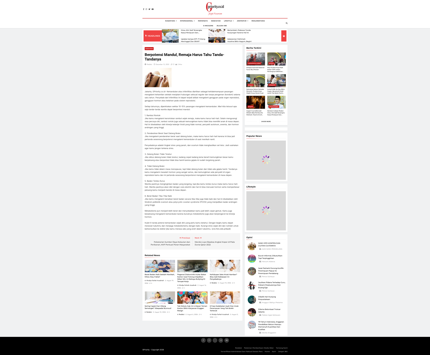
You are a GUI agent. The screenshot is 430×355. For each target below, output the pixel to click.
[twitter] (149, 9)
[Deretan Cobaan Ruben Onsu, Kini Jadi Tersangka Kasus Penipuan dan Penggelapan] (170, 30)
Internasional (186, 21)
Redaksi (238, 348)
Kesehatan (216, 21)
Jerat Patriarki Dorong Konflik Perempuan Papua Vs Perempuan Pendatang (271, 270)
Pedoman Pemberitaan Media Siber (259, 348)
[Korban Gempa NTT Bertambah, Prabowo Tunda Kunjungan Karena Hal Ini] (216, 30)
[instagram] (146, 9)
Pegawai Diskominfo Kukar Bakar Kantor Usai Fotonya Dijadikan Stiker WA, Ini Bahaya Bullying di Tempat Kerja (191, 277)
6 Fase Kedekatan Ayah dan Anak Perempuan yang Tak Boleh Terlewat (224, 308)
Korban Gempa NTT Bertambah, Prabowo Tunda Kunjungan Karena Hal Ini (239, 30)
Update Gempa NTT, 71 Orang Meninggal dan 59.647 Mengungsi (193, 41)
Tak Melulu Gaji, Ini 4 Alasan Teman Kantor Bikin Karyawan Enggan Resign (192, 308)
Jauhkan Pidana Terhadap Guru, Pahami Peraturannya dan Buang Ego (271, 285)
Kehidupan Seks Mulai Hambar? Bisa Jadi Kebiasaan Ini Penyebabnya (223, 276)
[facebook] (143, 9)
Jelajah (271, 63)
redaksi (149, 64)
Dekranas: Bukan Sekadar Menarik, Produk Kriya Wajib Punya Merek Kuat (255, 91)
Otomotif (272, 85)
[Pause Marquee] (283, 36)
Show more (266, 121)
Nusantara (170, 21)
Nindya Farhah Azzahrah (155, 280)
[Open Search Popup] (287, 23)
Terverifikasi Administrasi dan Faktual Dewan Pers (241, 352)
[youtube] (152, 9)
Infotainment (273, 107)
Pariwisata (203, 21)
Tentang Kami (282, 348)
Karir (274, 352)
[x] (215, 340)
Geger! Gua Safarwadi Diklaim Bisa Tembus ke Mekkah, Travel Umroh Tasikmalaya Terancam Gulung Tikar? (254, 114)
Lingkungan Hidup (254, 63)
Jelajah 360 (222, 26)
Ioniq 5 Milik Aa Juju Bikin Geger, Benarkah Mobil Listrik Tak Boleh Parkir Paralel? (276, 92)
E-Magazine (208, 26)
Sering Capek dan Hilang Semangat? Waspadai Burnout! (158, 307)
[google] (220, 340)
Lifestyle (228, 21)
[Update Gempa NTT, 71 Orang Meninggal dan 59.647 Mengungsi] (170, 41)
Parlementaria (258, 21)
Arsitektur (241, 21)
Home (267, 352)
